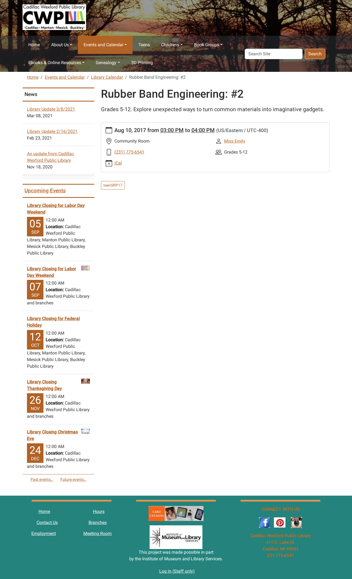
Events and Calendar (103, 44)
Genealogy (106, 62)
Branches (98, 522)
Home (34, 44)
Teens (144, 44)
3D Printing (142, 62)
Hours (99, 511)
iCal (118, 163)
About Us (60, 44)
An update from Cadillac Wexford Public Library (50, 157)
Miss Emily (234, 141)
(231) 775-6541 (129, 152)
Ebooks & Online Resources (54, 62)
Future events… (73, 479)
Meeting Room (97, 533)
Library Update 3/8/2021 (51, 109)
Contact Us (47, 522)
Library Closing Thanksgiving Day (44, 385)
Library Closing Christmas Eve (52, 435)
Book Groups (206, 44)
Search (315, 53)
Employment (43, 533)
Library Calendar (107, 77)
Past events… (42, 479)
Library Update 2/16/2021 (52, 131)
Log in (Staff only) (177, 571)
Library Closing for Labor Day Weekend (56, 209)
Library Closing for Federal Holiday (53, 322)
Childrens (170, 44)
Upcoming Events (45, 190)
